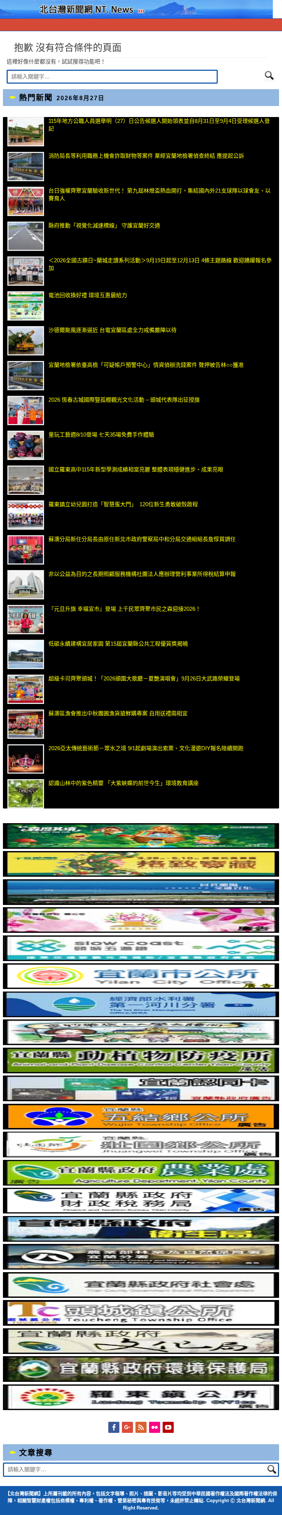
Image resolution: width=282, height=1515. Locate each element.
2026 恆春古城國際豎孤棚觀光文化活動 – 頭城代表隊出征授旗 (124, 400)
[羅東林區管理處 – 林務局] (141, 1267)
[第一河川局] (141, 1015)
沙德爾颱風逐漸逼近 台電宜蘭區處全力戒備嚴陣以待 (112, 330)
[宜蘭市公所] (141, 987)
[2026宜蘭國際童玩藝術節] (141, 847)
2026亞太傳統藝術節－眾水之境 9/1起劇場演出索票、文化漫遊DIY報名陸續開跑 (145, 748)
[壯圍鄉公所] (141, 1155)
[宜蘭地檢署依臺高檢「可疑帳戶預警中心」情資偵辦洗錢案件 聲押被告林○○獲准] (25, 375)
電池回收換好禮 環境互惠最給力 (87, 295)
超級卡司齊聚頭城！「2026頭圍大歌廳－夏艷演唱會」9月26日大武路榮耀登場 (144, 678)
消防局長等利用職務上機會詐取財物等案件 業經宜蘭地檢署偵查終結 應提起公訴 (146, 156)
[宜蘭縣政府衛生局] (141, 1240)
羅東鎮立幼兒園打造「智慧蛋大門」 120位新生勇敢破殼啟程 (123, 504)
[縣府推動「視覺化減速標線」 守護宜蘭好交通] (25, 236)
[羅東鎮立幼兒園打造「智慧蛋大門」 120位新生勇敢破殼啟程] (25, 515)
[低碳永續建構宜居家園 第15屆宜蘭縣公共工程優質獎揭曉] (25, 654)
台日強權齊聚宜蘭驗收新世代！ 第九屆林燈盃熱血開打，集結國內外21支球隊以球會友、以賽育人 (159, 194)
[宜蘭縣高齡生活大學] (141, 1043)
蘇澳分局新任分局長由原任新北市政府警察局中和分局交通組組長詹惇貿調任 (142, 539)
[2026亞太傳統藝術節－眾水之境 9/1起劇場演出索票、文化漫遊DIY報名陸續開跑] (25, 759)
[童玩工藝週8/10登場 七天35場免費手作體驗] (25, 445)
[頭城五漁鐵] (141, 959)
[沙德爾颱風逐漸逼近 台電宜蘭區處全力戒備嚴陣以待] (25, 340)
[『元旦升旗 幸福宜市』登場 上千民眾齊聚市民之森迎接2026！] (25, 619)
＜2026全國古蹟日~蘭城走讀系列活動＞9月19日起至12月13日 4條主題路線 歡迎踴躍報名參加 (160, 264)
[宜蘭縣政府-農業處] (141, 1183)
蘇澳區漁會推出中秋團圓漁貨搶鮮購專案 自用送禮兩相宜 (118, 713)
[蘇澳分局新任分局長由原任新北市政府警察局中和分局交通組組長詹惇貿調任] (25, 550)
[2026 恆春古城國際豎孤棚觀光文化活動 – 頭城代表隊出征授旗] (25, 410)
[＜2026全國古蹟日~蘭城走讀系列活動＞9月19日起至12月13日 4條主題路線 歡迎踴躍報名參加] (25, 271)
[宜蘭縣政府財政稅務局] (141, 1211)
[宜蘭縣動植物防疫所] (141, 1071)
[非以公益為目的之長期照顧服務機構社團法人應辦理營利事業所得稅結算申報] (25, 584)
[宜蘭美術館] (141, 903)
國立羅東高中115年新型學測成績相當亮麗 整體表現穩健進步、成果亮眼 (135, 469)
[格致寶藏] (141, 875)
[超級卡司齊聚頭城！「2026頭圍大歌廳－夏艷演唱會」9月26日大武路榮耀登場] (25, 689)
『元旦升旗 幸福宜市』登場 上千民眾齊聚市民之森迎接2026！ (124, 609)
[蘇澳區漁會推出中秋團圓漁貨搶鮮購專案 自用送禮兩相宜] (25, 724)
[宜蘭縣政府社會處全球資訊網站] (141, 1296)
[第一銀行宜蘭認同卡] (141, 1099)
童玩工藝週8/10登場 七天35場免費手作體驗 (101, 434)
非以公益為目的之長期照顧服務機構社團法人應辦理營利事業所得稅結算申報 (142, 574)
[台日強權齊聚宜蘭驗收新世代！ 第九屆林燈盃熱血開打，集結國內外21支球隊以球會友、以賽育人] (25, 201)
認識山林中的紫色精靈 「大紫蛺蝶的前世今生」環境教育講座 (123, 783)
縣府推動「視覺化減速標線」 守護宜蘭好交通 (104, 225)
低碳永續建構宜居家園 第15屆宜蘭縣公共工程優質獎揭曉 (118, 643)
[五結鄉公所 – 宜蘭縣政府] (141, 1127)
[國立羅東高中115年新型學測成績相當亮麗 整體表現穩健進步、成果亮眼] (25, 480)
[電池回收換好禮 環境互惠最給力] (25, 306)
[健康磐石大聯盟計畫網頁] (141, 931)
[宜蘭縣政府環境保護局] (141, 1380)
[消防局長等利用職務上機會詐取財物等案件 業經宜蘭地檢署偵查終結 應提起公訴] (25, 166)
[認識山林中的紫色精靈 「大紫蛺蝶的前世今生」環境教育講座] (25, 793)
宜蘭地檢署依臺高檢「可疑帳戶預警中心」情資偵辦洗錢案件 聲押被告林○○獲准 (146, 365)
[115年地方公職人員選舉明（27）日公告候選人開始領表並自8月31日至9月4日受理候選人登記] (25, 131)
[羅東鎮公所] (141, 1408)
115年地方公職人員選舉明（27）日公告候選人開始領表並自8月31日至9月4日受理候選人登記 (159, 125)
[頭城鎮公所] (141, 1324)
